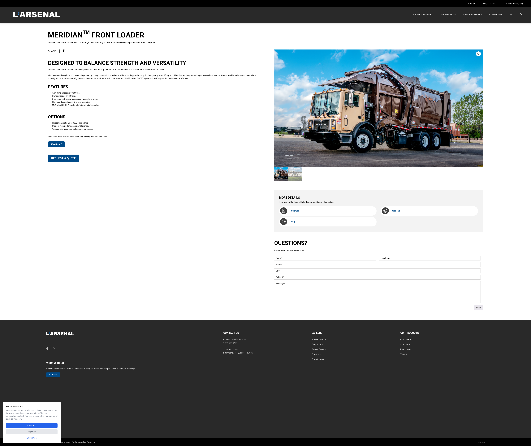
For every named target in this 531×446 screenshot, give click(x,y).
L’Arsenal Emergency (514, 3)
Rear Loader (405, 349)
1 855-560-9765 (230, 343)
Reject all (32, 431)
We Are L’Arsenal (422, 14)
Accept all (31, 425)
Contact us (495, 14)
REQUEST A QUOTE (63, 158)
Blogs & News (489, 3)
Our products (448, 14)
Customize (32, 438)
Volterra (403, 354)
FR (511, 14)
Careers (471, 3)
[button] (478, 53)
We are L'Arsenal (319, 339)
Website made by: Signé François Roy (83, 442)
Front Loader (406, 339)
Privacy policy (480, 442)
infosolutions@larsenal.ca (234, 339)
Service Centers (472, 14)
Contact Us (316, 354)
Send (478, 307)
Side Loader (405, 344)
